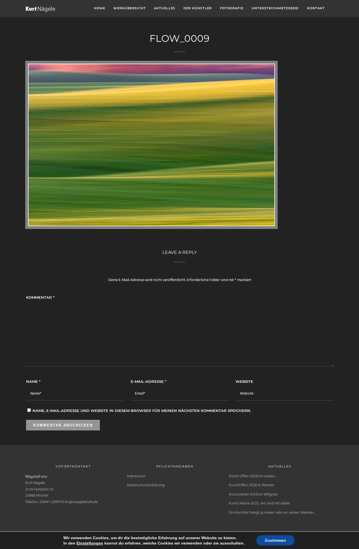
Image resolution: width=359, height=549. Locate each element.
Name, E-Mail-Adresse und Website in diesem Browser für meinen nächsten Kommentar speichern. (142, 410)
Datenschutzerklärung (146, 485)
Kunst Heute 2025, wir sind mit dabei (259, 503)
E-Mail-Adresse (148, 381)
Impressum (136, 476)
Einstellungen (90, 543)
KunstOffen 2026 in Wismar (251, 485)
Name (33, 381)
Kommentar (40, 297)
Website (244, 381)
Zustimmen (275, 540)
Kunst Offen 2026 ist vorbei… (253, 476)
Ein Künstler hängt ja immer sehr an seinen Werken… (272, 512)
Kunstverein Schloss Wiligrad (253, 494)
